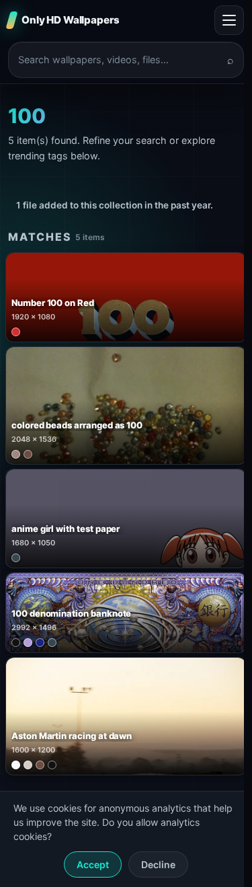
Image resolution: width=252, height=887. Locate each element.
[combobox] (118, 60)
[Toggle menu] (229, 20)
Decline (158, 864)
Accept (93, 864)
